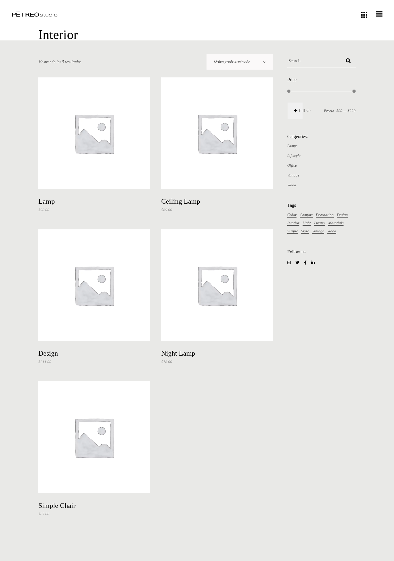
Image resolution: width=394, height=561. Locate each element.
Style (305, 231)
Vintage (318, 231)
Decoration (325, 215)
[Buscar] (348, 60)
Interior (293, 223)
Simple (292, 231)
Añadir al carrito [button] (96, 180)
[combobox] (240, 62)
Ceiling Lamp (180, 201)
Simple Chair (57, 505)
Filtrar (305, 110)
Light (307, 223)
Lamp (46, 201)
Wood (331, 231)
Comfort (306, 215)
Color (292, 215)
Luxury (319, 223)
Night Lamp (178, 353)
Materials (336, 223)
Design (48, 353)
